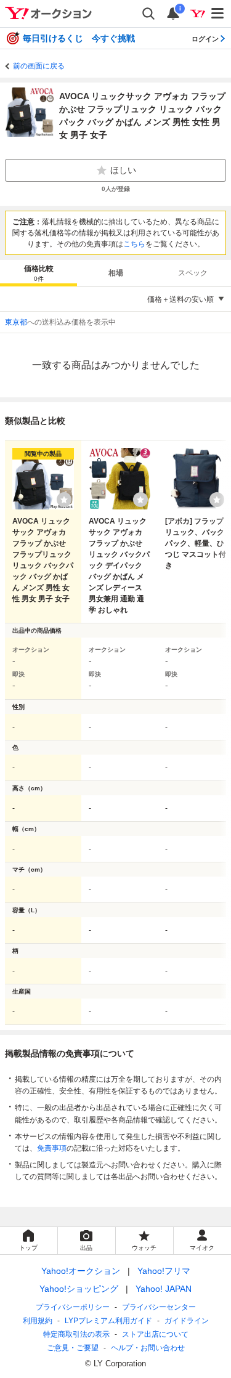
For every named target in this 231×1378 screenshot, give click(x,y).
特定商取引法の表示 (76, 1334)
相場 (115, 273)
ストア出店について (155, 1334)
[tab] (38, 273)
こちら (134, 244)
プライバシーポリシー (73, 1307)
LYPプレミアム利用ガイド (108, 1320)
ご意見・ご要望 (73, 1348)
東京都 (16, 322)
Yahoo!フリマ (163, 1271)
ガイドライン (186, 1320)
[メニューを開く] (218, 13)
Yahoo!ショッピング (78, 1289)
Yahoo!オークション (80, 1271)
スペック (193, 273)
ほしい (123, 170)
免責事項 (52, 1148)
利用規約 (37, 1320)
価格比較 (39, 273)
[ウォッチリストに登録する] (64, 499)
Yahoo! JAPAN (164, 1289)
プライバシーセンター (159, 1307)
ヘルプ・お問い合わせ (148, 1348)
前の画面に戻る (39, 66)
